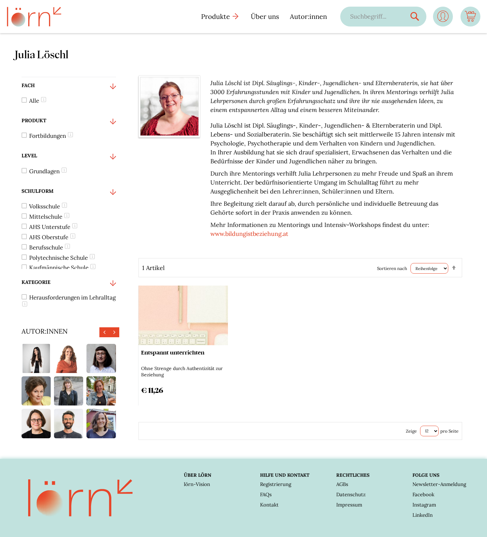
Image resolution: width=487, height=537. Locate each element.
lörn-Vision (197, 484)
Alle (37, 100)
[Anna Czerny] (68, 358)
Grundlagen (47, 171)
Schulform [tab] (38, 191)
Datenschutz (351, 494)
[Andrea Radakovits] (36, 390)
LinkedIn (422, 515)
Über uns (265, 16)
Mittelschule (48, 216)
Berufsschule (49, 247)
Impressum (349, 505)
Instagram (424, 505)
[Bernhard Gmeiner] (68, 423)
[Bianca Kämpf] (101, 358)
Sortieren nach (392, 268)
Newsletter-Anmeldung (439, 484)
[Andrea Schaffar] (36, 423)
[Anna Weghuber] (68, 390)
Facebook (423, 494)
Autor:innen (308, 16)
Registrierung (275, 484)
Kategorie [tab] (36, 282)
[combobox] (376, 16)
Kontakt (269, 505)
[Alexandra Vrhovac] (36, 358)
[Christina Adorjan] (101, 423)
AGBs (342, 484)
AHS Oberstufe (51, 237)
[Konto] (443, 19)
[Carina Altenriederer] (101, 390)
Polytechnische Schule (61, 257)
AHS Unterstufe (52, 227)
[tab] (69, 94)
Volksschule (47, 206)
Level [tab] (29, 155)
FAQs (266, 494)
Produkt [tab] (34, 120)
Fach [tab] (28, 85)
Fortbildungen (50, 135)
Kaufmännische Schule (61, 267)
